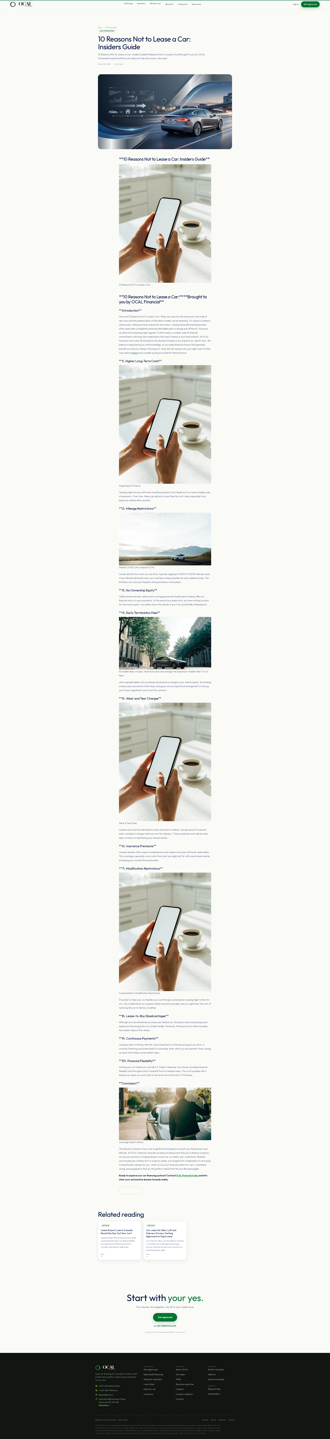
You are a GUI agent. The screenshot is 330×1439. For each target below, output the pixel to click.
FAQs (178, 1379)
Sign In (296, 4)
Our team (180, 1374)
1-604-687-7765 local (108, 1390)
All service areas (216, 1379)
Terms (213, 1420)
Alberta (212, 1374)
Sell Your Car (155, 3)
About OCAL (182, 1369)
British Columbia (216, 1369)
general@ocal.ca (106, 1394)
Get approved (310, 4)
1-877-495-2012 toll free (109, 1386)
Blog (100, 27)
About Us (169, 4)
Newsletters (214, 1393)
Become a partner (185, 1384)
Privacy (205, 1420)
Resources (196, 4)
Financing (128, 3)
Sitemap (221, 1420)
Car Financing (111, 27)
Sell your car (150, 1389)
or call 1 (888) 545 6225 (165, 1326)
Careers (180, 1389)
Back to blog (133, 1190)
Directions (104, 1405)
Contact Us (182, 4)
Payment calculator (153, 1379)
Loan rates (149, 1384)
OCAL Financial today (186, 1175)
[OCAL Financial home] (21, 4)
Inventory (141, 3)
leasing (134, 352)
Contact (180, 1399)
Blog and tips (214, 1389)
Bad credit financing (153, 1374)
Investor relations (184, 1394)
